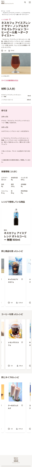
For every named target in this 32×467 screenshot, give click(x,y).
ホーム (3, 11)
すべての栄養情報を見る (9, 80)
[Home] (7, 2)
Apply (25, 2)
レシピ (8, 11)
